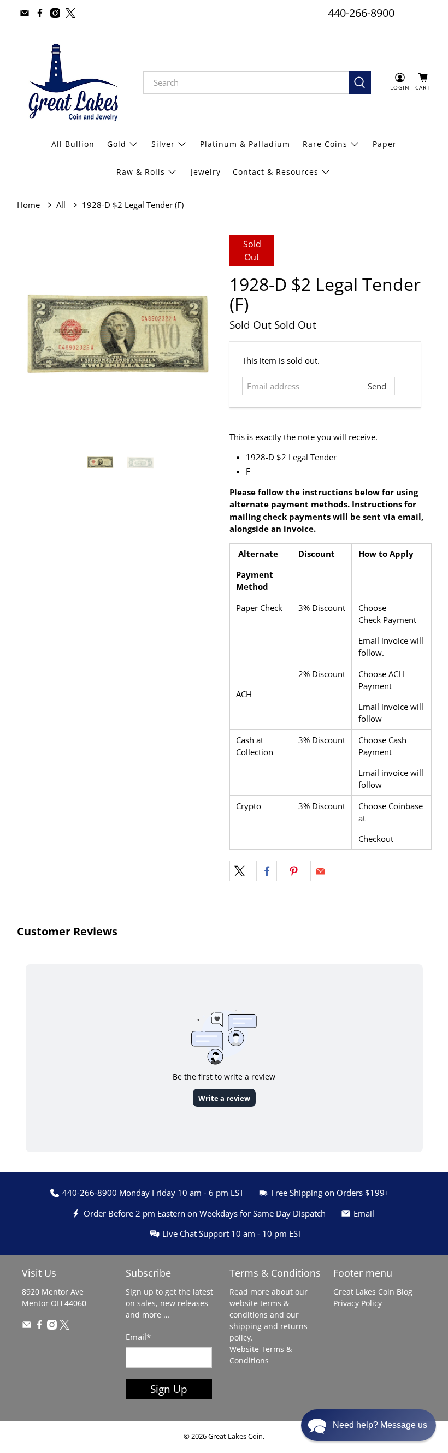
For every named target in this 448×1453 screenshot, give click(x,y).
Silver (163, 144)
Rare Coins (325, 144)
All (61, 205)
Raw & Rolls (140, 172)
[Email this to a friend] (320, 871)
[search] (246, 82)
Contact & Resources (276, 172)
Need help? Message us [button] (380, 1425)
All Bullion (73, 144)
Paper (385, 144)
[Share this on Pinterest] (294, 871)
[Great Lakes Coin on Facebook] (40, 13)
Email (138, 1336)
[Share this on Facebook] (266, 871)
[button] (368, 1425)
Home (28, 205)
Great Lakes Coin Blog (372, 1291)
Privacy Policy (357, 1303)
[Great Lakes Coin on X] (70, 13)
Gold (116, 144)
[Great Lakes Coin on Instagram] (55, 13)
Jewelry (206, 172)
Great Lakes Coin (235, 1436)
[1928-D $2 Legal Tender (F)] (118, 336)
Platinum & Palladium (245, 144)
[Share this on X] (239, 871)
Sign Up (168, 1389)
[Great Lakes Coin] (72, 82)
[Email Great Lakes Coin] (25, 13)
